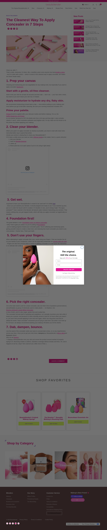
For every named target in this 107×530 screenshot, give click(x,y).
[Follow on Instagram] (10, 523)
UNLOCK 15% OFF (68, 269)
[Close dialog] (82, 247)
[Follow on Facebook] (7, 523)
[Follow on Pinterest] (13, 523)
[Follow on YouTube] (16, 523)
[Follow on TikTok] (18, 523)
